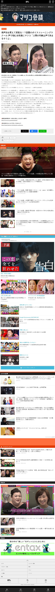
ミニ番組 (3, 573)
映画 (29, 566)
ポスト (25, 131)
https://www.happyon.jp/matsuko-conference (12, 125)
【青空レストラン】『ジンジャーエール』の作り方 (31, 428)
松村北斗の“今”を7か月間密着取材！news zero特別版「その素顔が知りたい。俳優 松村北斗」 (34, 418)
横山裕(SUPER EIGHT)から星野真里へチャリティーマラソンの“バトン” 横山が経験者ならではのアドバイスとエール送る (35, 377)
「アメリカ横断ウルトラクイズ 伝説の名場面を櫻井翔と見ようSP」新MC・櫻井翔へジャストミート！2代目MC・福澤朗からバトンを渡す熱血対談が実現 (35, 399)
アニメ (30, 570)
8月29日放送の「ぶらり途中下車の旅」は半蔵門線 (31, 387)
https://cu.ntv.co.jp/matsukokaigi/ (9, 120)
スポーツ (3, 570)
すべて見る (27, 231)
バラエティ (13, 137)
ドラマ (2, 563)
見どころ (4, 28)
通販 (2, 576)
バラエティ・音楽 (4, 566)
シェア (34, 131)
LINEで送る (42, 131)
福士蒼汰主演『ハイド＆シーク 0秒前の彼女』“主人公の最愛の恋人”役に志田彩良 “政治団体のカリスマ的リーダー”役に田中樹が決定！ (35, 409)
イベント (30, 573)
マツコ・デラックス (9, 140)
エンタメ (6, 137)
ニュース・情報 (32, 563)
